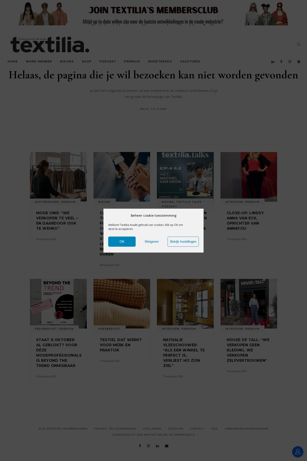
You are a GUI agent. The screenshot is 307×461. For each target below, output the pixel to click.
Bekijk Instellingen (183, 241)
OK (122, 241)
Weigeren (152, 241)
